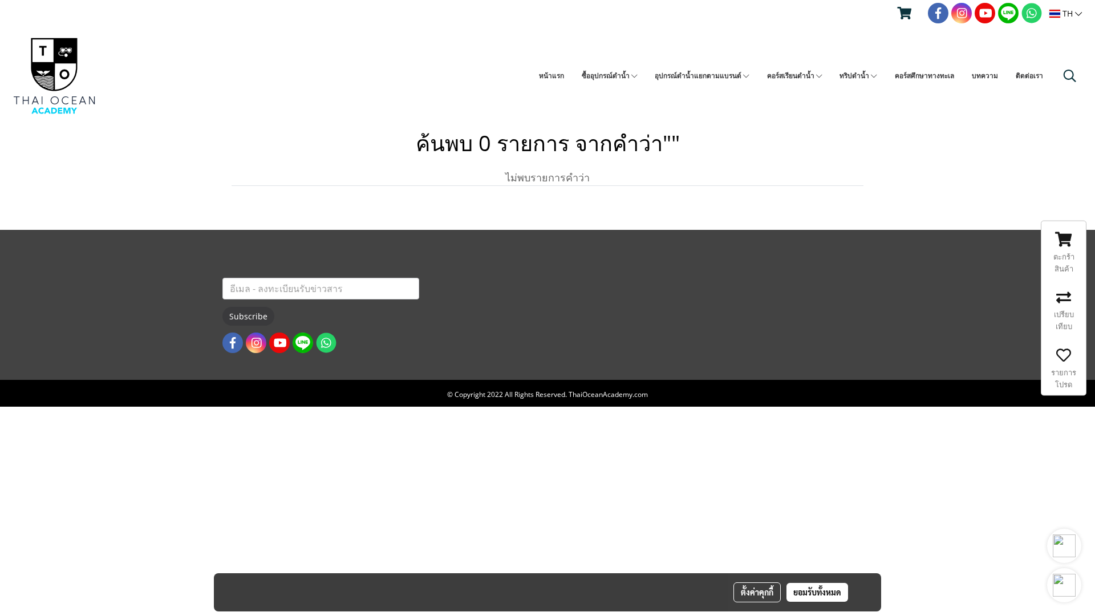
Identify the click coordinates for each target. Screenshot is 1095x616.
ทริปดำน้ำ (855, 75)
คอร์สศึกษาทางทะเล (924, 75)
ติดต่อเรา (1029, 75)
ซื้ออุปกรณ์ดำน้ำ (606, 75)
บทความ (985, 75)
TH (1067, 13)
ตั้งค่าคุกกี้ (757, 592)
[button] (1069, 76)
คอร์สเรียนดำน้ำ (791, 75)
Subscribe (248, 316)
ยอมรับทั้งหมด (817, 592)
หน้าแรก (551, 75)
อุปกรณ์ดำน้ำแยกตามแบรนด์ (699, 75)
